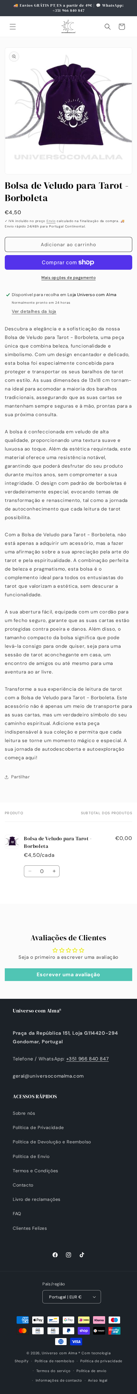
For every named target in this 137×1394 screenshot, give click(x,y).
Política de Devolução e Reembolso (52, 1142)
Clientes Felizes (30, 1228)
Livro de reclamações (37, 1199)
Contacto (23, 1185)
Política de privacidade (101, 1361)
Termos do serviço (53, 1371)
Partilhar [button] (20, 777)
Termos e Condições (35, 1171)
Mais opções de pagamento (68, 277)
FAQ (17, 1213)
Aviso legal (97, 1380)
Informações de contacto (59, 1380)
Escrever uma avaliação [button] (68, 974)
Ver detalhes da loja (34, 311)
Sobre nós (24, 1113)
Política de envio (91, 1371)
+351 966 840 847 (87, 1059)
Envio (51, 221)
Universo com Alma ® (61, 1353)
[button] (13, 27)
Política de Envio (31, 1156)
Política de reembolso (55, 1361)
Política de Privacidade (38, 1127)
